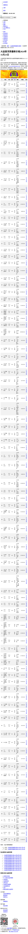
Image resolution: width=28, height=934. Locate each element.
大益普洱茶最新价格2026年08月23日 (12, 865)
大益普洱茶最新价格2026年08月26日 (12, 860)
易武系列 (5, 35)
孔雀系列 (5, 36)
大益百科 (5, 879)
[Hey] (4, 29)
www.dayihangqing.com (14, 66)
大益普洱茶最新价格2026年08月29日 (12, 855)
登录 (4, 10)
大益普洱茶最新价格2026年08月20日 (12, 868)
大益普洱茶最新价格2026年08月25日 (12, 861)
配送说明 (5, 910)
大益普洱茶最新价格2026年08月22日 (12, 866)
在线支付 (5, 911)
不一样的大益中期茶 (8, 877)
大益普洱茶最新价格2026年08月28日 (12, 856)
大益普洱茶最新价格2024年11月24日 (16, 849)
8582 (4, 22)
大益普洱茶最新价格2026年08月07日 (12, 870)
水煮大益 (5, 882)
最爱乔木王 (16, 929)
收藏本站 (5, 4)
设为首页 (5, 2)
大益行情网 (9, 928)
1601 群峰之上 (6, 27)
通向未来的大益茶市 (8, 889)
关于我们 (5, 43)
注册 (4, 7)
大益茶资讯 (6, 881)
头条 (4, 887)
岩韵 (4, 24)
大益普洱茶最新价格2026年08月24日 (12, 863)
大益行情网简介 (7, 893)
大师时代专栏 (6, 876)
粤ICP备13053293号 (13, 931)
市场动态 (5, 39)
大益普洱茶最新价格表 (15, 46)
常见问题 (5, 905)
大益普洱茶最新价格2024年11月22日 (16, 847)
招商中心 (5, 897)
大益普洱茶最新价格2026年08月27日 (12, 858)
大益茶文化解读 (7, 884)
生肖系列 (5, 33)
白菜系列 (5, 38)
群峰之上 (5, 26)
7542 (4, 21)
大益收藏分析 (6, 886)
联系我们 (5, 895)
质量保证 (5, 901)
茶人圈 (5, 41)
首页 (4, 31)
